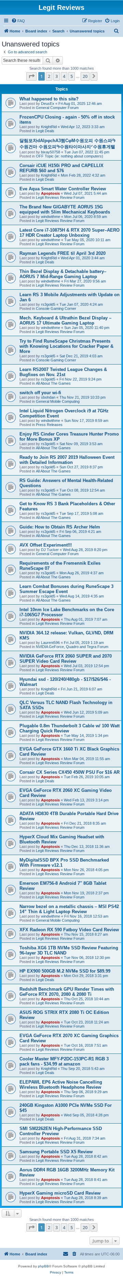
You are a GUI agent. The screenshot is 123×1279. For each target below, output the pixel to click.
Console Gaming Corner (56, 308)
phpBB (43, 1266)
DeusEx (47, 103)
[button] (31, 76)
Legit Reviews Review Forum (60, 197)
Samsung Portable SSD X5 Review (56, 1151)
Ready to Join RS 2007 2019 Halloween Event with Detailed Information (66, 460)
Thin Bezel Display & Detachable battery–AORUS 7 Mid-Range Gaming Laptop (62, 274)
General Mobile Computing (58, 401)
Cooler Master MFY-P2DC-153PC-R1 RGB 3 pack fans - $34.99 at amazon (64, 1061)
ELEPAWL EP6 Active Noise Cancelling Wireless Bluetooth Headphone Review (60, 1084)
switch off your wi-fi (40, 392)
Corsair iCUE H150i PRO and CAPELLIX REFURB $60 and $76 (61, 168)
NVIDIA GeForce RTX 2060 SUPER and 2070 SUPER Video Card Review (65, 659)
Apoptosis (50, 193)
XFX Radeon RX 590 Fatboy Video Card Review (69, 929)
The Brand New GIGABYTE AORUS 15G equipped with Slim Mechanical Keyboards (64, 209)
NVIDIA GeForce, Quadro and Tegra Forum (72, 647)
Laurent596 (50, 643)
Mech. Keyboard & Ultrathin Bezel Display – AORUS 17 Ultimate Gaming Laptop (65, 320)
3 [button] (56, 76)
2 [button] (49, 76)
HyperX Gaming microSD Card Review (59, 1193)
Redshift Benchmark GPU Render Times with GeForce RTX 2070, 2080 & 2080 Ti (66, 992)
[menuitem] (18, 21)
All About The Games (53, 383)
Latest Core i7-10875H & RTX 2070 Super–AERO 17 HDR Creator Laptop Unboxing (69, 233)
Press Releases (49, 425)
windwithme (50, 217)
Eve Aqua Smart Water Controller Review (62, 188)
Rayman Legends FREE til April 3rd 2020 (62, 253)
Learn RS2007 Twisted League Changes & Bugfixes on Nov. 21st (63, 372)
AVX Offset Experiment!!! (45, 545)
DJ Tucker (50, 550)
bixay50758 (50, 152)
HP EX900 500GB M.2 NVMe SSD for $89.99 (64, 971)
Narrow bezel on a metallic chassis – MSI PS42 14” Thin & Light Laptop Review (69, 909)
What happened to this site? (49, 98)
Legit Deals (45, 131)
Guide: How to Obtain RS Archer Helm (59, 527)
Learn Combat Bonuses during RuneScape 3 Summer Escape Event (66, 589)
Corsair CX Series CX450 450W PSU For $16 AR (69, 772)
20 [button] (85, 76)
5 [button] (71, 76)
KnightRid (49, 127)
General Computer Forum (57, 108)
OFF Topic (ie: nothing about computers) (69, 156)
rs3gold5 (48, 304)
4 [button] (64, 76)
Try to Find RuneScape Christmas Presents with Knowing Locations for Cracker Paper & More (66, 346)
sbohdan (48, 397)
